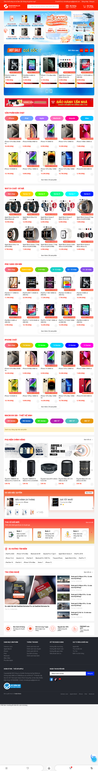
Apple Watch (8, 649)
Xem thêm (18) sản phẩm (49, 255)
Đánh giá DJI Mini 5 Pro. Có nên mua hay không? (81, 595)
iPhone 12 (49, 562)
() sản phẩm (90, 7)
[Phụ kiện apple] (26, 450)
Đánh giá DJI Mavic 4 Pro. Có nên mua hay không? (81, 586)
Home (49, 768)
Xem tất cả (87, 439)
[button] (5, 26)
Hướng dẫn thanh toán (57, 649)
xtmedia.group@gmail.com (71, 1)
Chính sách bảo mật (33, 646)
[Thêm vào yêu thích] (20, 57)
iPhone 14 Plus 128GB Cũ (30, 169)
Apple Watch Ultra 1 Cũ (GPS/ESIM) (12, 245)
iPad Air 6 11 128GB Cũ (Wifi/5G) (11, 294)
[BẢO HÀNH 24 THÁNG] (10, 502)
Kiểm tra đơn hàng (78, 653)
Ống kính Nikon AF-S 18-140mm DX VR (65, 479)
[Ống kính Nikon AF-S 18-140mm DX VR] (66, 468)
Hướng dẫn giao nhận (56, 651)
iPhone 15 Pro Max (22, 554)
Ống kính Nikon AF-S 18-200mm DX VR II (83, 479)
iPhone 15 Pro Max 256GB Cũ (12, 142)
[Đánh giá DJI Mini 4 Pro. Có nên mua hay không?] (63, 606)
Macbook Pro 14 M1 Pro (43, 558)
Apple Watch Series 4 (65, 554)
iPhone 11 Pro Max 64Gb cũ (48, 76)
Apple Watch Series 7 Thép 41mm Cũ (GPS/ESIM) (49, 245)
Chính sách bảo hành (33, 656)
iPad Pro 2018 (78, 554)
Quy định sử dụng (32, 653)
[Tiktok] (55, 679)
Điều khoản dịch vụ (55, 653)
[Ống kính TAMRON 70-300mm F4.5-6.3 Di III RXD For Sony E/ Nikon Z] (31, 468)
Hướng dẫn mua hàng (56, 646)
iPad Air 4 (18, 562)
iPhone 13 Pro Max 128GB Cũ (66, 170)
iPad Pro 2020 (10, 554)
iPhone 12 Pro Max (29, 562)
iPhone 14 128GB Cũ (47, 141)
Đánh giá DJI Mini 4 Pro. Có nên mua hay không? (81, 604)
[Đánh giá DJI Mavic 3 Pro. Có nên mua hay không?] (63, 579)
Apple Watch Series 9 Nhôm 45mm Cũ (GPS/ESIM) (47, 218)
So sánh (91, 768)
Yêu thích (27, 768)
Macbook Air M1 (36, 554)
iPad (5, 653)
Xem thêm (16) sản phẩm (49, 331)
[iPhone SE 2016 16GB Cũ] (16, 512)
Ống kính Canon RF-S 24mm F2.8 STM (49, 479)
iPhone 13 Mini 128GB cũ (84, 141)
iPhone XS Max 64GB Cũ (30, 141)
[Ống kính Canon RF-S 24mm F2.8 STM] (49, 468)
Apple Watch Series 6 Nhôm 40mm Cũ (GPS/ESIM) (83, 245)
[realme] (71, 450)
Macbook (6, 656)
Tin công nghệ (12, 572)
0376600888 (14, 680)
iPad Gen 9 (30, 558)
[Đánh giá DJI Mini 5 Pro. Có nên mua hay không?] (63, 597)
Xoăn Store (18, 693)
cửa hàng (73, 7)
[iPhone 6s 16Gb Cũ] (9, 512)
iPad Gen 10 (9, 562)
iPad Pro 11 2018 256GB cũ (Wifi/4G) (31, 321)
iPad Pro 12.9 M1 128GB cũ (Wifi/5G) (49, 321)
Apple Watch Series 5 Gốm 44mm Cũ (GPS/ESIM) (67, 245)
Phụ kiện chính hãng (15, 440)
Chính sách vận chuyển (34, 649)
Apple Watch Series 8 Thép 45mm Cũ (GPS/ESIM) (85, 218)
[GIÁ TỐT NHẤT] (55, 502)
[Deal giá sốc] (24, 50)
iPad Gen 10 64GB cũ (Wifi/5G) (65, 294)
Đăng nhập (85, 1)
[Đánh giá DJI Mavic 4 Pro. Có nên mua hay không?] (63, 588)
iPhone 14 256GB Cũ (11, 169)
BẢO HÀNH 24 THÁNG (25, 500)
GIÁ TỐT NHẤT (66, 500)
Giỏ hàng (71, 767)
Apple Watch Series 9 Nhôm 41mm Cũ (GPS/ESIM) (65, 218)
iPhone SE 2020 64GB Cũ (84, 169)
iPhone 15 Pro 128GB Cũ (66, 141)
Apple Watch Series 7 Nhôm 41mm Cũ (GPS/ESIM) (65, 76)
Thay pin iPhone (57, 558)
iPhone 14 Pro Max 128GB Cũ (48, 170)
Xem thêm (89, 492)
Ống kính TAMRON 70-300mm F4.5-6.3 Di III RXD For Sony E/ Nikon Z (30, 480)
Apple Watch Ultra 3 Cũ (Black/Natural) (12, 218)
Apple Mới (76, 646)
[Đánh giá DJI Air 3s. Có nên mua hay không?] (63, 615)
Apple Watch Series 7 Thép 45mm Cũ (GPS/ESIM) (31, 245)
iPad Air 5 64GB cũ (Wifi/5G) (82, 294)
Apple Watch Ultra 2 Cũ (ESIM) (30, 218)
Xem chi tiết (89, 522)
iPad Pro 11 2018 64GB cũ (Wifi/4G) (84, 76)
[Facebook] (51, 679)
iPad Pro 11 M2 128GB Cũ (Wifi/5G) (48, 294)
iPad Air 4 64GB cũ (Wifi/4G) (10, 76)
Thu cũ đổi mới (77, 649)
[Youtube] (59, 679)
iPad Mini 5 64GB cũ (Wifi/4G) (11, 321)
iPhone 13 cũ (10, 558)
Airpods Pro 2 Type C (49, 554)
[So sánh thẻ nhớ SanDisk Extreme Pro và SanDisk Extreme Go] (30, 590)
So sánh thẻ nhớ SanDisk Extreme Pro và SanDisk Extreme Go (27, 606)
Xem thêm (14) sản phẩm (49, 180)
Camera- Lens (8, 646)
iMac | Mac (7, 658)
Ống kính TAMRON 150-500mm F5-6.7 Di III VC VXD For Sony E (13, 480)
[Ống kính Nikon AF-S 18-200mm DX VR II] (84, 468)
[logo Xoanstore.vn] (12, 6)
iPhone (6, 651)
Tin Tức (75, 651)
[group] (37, 26)
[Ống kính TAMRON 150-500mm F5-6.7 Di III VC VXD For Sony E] (13, 468)
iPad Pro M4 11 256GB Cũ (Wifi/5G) (30, 294)
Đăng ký (91, 1)
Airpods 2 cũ (20, 558)
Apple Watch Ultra (70, 558)
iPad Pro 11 (82, 558)
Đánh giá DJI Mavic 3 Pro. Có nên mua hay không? (81, 577)
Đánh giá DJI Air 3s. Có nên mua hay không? (81, 613)
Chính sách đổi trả (32, 651)
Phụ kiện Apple (8, 660)
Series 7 (40, 562)
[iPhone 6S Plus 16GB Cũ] (32, 512)
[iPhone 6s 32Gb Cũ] (24, 512)
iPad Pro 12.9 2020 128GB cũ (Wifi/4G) (66, 321)
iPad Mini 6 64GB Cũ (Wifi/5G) (29, 76)
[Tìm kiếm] (29, 6)
